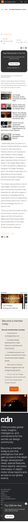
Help (2, 502)
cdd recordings (5, 233)
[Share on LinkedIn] (26, 48)
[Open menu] (25, 2)
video (12, 233)
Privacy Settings (5, 497)
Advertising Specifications (8, 499)
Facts (2, 500)
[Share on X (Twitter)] (23, 48)
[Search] (21, 2)
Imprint (3, 493)
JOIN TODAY (14, 389)
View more (22, 292)
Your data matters (6, 489)
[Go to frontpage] (8, 1)
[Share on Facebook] (21, 48)
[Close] (26, 504)
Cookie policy (5, 491)
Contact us (4, 495)
